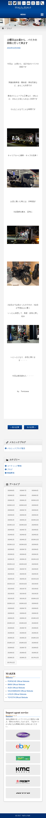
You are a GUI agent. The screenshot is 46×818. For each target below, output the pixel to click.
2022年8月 (11, 569)
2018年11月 (11, 642)
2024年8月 (11, 530)
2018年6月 (35, 647)
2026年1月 (23, 500)
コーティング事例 (14, 466)
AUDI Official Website (16, 688)
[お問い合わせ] (37, 3)
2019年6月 (35, 628)
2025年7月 (23, 510)
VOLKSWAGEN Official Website (20, 691)
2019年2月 (11, 638)
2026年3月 (35, 495)
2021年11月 (11, 584)
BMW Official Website (16, 684)
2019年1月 (23, 638)
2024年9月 (35, 525)
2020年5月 (11, 613)
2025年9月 (35, 505)
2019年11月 (11, 623)
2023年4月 (23, 554)
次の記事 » (31, 427)
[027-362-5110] (42, 3)
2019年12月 (35, 618)
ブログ (9, 28)
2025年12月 (35, 500)
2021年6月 (35, 588)
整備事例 (10, 473)
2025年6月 (35, 510)
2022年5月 (11, 574)
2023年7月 (23, 549)
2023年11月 (11, 544)
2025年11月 (11, 505)
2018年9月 (35, 642)
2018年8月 (11, 647)
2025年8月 (11, 510)
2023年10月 (23, 544)
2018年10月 (23, 642)
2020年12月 (35, 598)
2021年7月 (23, 588)
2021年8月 (11, 588)
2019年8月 (11, 628)
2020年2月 (11, 618)
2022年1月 (23, 579)
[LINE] (10, 3)
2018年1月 (23, 657)
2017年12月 (35, 657)
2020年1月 (23, 618)
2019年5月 (11, 633)
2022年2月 (11, 579)
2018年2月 (11, 657)
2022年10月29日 (14, 48)
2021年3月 (35, 593)
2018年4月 (23, 652)
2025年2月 (11, 520)
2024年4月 (23, 534)
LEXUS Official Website (17, 694)
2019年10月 (23, 623)
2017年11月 (11, 662)
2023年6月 (35, 549)
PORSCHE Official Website (18, 681)
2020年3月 (35, 613)
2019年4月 (23, 633)
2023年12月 (35, 539)
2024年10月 (23, 525)
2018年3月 (35, 652)
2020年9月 (35, 603)
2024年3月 (35, 534)
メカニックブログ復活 (16, 448)
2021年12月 (35, 579)
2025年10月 (23, 505)
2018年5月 (11, 652)
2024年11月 (11, 525)
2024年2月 (11, 539)
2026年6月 (35, 490)
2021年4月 (23, 593)
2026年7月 (23, 490)
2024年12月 (35, 520)
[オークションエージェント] (33, 3)
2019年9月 (35, 623)
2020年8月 (11, 608)
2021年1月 (23, 598)
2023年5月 (11, 554)
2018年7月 (23, 647)
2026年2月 (11, 500)
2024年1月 (23, 539)
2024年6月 (35, 530)
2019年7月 (23, 628)
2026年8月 (11, 490)
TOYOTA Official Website (18, 697)
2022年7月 (23, 569)
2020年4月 (23, 613)
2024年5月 (11, 534)
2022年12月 (35, 559)
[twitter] (14, 3)
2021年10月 (23, 584)
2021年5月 (11, 593)
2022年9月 (35, 564)
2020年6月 (35, 608)
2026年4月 (23, 495)
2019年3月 (35, 633)
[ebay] (24, 3)
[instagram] (19, 3)
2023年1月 (23, 559)
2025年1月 (23, 520)
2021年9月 (35, 584)
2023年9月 (35, 544)
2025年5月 (11, 515)
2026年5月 (11, 495)
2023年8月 (11, 549)
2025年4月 (23, 515)
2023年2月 (11, 559)
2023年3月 (35, 554)
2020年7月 (23, 608)
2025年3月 (35, 515)
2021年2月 (11, 598)
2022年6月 (35, 569)
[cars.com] (28, 3)
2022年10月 (23, 564)
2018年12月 (35, 638)
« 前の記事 (14, 427)
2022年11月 (11, 564)
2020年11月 (11, 603)
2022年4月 (23, 574)
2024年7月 (23, 530)
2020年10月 (23, 603)
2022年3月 (35, 574)
